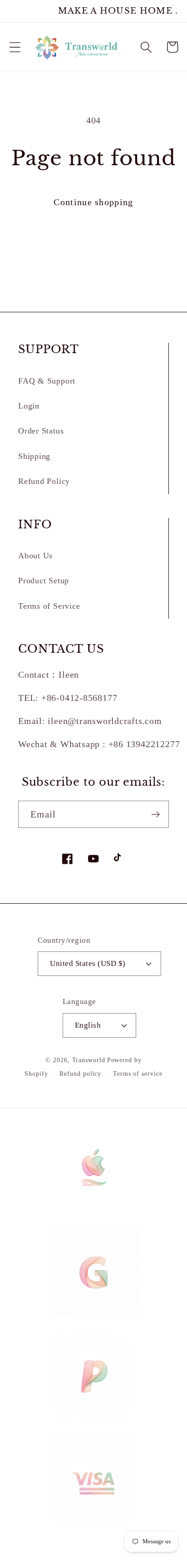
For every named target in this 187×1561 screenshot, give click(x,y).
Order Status (41, 430)
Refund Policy (44, 481)
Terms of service (137, 1073)
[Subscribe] (155, 814)
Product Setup (43, 580)
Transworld (88, 1060)
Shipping (34, 456)
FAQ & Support (46, 380)
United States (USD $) (88, 963)
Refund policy (80, 1073)
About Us (35, 555)
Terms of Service (49, 606)
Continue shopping (93, 202)
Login (28, 405)
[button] (15, 47)
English (88, 1025)
